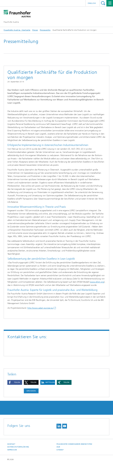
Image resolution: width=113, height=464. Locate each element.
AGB (58, 447)
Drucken (31, 391)
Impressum (12, 450)
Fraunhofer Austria (11, 22)
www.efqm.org (97, 282)
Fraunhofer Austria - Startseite (17, 30)
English (92, 3)
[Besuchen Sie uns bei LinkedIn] (58, 426)
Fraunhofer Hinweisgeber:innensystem (74, 444)
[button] (14, 382)
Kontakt (11, 444)
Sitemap (59, 450)
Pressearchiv (45, 30)
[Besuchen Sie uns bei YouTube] (64, 426)
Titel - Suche (103, 3)
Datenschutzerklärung (18, 447)
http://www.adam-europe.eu (40, 308)
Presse (35, 30)
